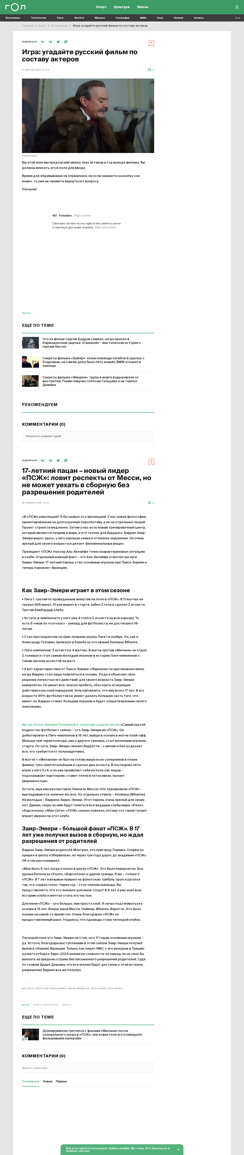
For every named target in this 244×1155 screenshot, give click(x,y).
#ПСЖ (26, 1005)
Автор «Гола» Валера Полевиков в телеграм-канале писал (70, 724)
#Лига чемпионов (46, 1005)
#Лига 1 (67, 1005)
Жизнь (142, 7)
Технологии (38, 18)
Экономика (12, 18)
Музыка (100, 18)
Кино (60, 18)
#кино (26, 313)
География (122, 18)
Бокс (160, 18)
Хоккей (178, 18)
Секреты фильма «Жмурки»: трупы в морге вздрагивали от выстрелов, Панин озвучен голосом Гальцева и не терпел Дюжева (91, 381)
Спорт (101, 7)
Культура (122, 7)
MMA (143, 18)
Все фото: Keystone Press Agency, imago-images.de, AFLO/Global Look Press (72, 988)
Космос (199, 18)
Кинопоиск (29, 156)
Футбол (79, 18)
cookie (124, 1148)
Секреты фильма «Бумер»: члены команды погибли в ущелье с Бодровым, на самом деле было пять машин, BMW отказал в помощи (94, 362)
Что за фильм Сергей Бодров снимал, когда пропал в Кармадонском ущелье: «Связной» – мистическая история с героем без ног (92, 343)
